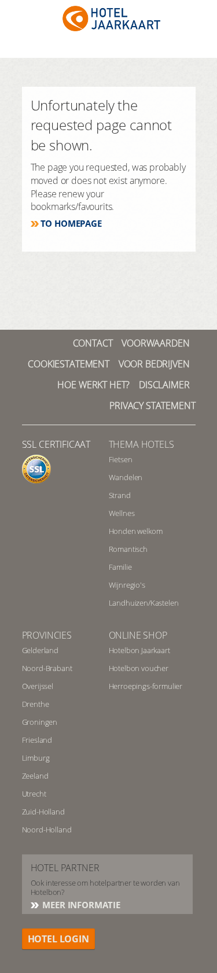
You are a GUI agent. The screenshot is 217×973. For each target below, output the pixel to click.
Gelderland (40, 650)
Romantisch (128, 549)
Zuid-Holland (43, 811)
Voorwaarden (155, 343)
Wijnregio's (127, 585)
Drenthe (35, 704)
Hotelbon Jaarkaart (139, 650)
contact (93, 343)
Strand (120, 495)
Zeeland (35, 776)
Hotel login (58, 939)
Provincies (47, 635)
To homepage (71, 223)
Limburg (36, 758)
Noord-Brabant (47, 668)
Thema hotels (141, 444)
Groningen (40, 722)
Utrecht (34, 793)
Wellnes (122, 513)
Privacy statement (152, 405)
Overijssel (37, 686)
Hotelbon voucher (138, 668)
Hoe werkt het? (93, 384)
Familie (120, 567)
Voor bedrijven (154, 363)
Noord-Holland (47, 829)
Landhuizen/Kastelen (144, 603)
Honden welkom (136, 531)
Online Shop (138, 635)
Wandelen (126, 477)
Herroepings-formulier (146, 686)
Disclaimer (164, 384)
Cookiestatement (68, 363)
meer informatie (80, 905)
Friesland (37, 740)
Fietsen (121, 459)
